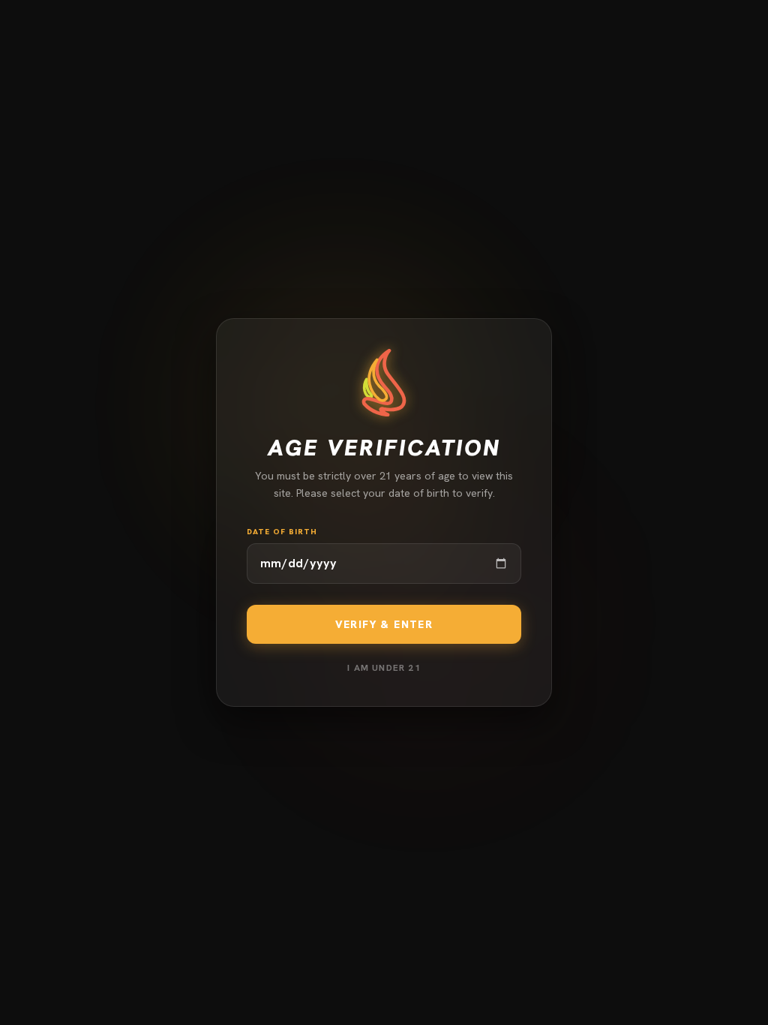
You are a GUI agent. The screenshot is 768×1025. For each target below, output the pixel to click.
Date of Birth (282, 532)
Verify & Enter (384, 624)
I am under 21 (384, 668)
